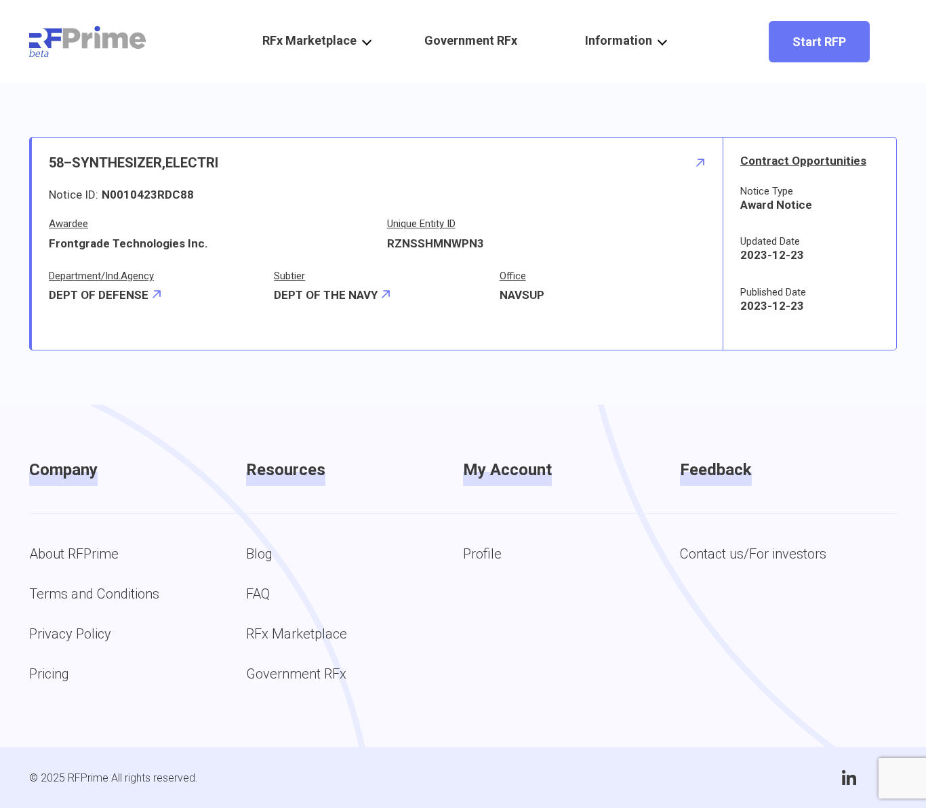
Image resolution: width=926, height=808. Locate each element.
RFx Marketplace (296, 634)
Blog (259, 554)
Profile (482, 554)
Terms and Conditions (94, 594)
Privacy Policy (70, 634)
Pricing (49, 674)
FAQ (258, 594)
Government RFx (470, 40)
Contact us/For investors (753, 554)
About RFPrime (74, 554)
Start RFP (819, 42)
